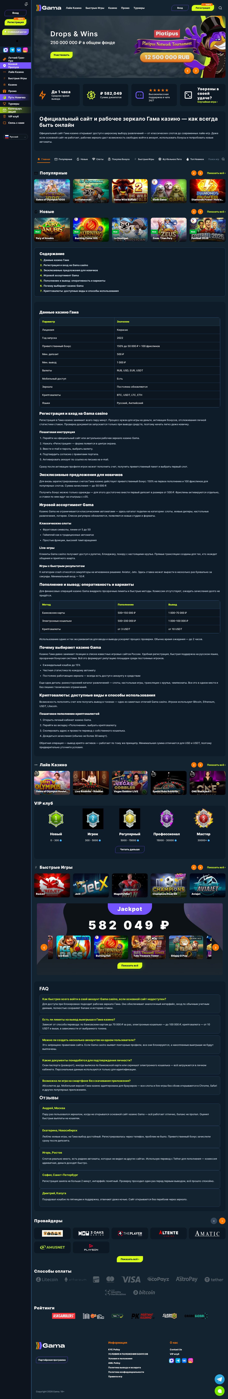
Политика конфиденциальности (126, 1372)
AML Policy (114, 1363)
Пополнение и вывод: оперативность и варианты (74, 280)
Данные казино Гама (56, 260)
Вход (15, 12)
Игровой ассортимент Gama (61, 275)
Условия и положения (120, 1358)
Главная (45, 159)
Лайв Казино (74, 7)
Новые (84, 159)
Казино (112, 7)
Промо (125, 7)
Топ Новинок (197, 159)
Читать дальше (130, 849)
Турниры (139, 7)
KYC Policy (114, 1349)
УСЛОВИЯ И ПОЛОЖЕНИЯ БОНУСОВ (128, 1354)
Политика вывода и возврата (124, 1367)
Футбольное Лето (172, 159)
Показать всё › (216, 173)
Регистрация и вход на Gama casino (66, 265)
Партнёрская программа (52, 1360)
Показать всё (129, 965)
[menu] (26, 4)
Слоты (99, 159)
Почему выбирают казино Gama (63, 285)
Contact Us (176, 1349)
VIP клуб (174, 1354)
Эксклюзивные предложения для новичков (71, 270)
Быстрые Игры (95, 7)
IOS (20, 41)
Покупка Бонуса (121, 159)
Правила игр (115, 1376)
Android (5, 41)
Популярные (65, 159)
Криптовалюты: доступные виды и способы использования (81, 290)
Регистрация (15, 22)
